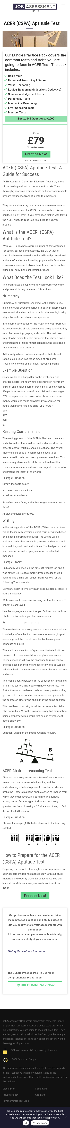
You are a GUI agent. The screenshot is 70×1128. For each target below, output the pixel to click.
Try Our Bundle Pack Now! (35, 985)
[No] (65, 1117)
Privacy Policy (10, 1094)
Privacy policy (39, 1123)
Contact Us (41, 1088)
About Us (40, 1094)
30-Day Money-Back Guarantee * (36, 160)
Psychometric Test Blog (16, 1101)
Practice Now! (36, 154)
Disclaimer (9, 1088)
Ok (26, 1123)
